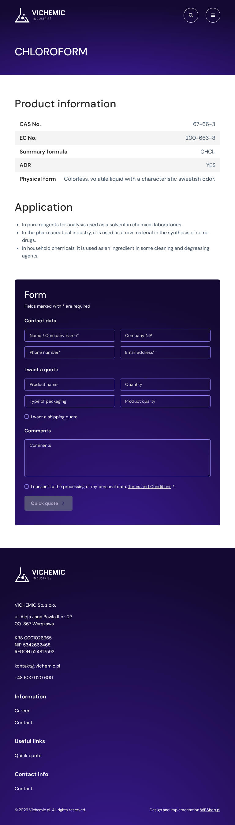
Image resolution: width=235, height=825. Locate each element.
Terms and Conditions (149, 486)
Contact (23, 723)
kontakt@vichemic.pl (37, 666)
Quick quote (28, 756)
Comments (37, 430)
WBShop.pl (210, 809)
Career (22, 711)
